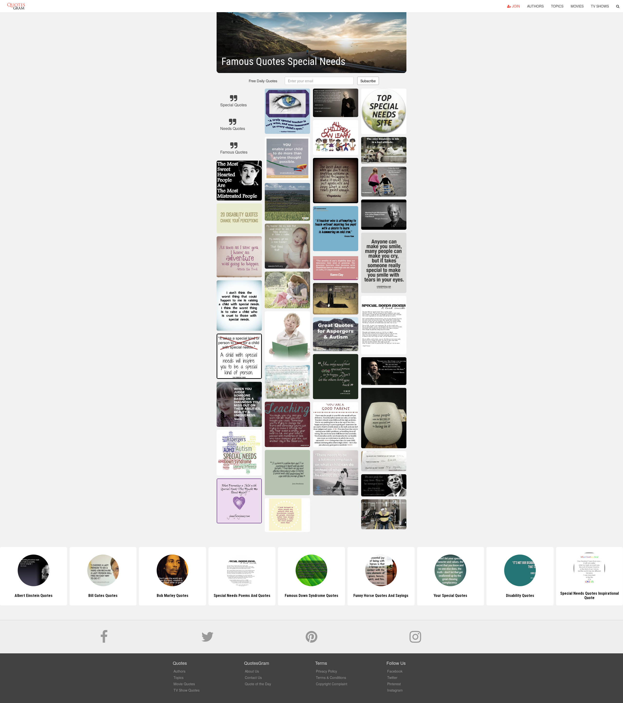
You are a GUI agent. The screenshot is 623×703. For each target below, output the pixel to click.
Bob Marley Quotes (103, 595)
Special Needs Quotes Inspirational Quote (520, 595)
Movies (577, 6)
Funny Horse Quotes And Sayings (311, 595)
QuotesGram (16, 6)
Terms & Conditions (331, 677)
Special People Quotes (589, 595)
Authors (535, 6)
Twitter (392, 677)
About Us (252, 671)
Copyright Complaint (331, 683)
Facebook (395, 671)
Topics (557, 6)
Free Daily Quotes (263, 80)
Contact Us (253, 677)
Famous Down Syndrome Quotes (242, 595)
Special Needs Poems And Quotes (172, 595)
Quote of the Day (258, 683)
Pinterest (394, 683)
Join (515, 6)
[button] (618, 6)
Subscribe (368, 80)
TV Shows (600, 6)
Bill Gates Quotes (33, 595)
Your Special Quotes (381, 595)
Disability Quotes (450, 595)
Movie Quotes (184, 683)
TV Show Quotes (187, 690)
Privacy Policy (326, 671)
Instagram (395, 690)
